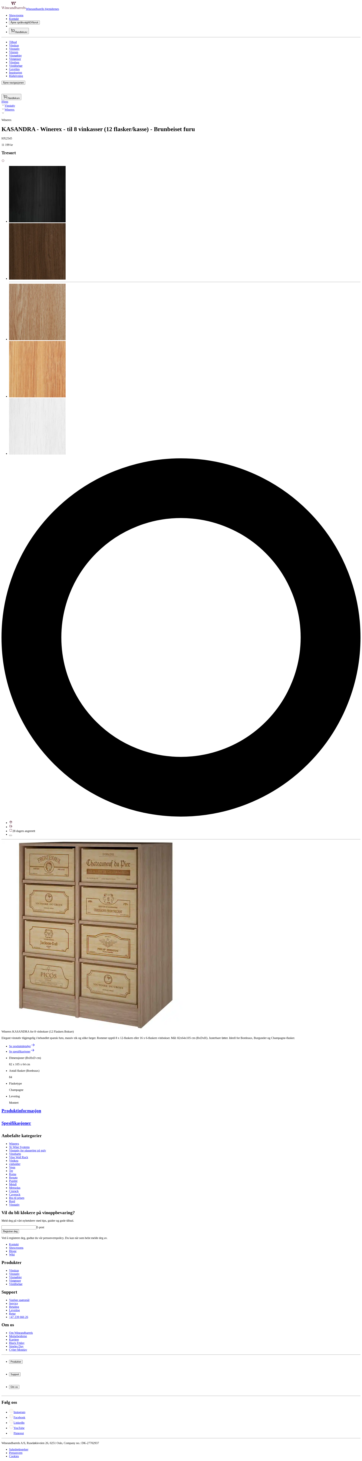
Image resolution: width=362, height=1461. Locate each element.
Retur (12, 1313)
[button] (96, 935)
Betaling (14, 1306)
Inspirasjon (15, 72)
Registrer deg (10, 1231)
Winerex (10, 109)
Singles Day (16, 1346)
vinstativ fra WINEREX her (57, 1189)
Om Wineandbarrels (21, 1332)
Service (13, 1303)
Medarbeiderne (18, 1336)
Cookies (14, 1456)
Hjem (5, 101)
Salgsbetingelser (18, 1449)
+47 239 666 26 (18, 1317)
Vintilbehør (15, 65)
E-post (40, 1227)
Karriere (14, 1339)
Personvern (15, 1452)
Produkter (16, 1361)
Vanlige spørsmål (19, 1300)
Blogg (12, 1251)
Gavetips (14, 69)
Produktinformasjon (21, 1110)
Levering (14, 1310)
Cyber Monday (18, 1349)
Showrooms (16, 15)
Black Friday (17, 1343)
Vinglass (14, 62)
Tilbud (13, 42)
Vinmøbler (15, 55)
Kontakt (14, 18)
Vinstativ (14, 48)
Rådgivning (16, 76)
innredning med (31, 1189)
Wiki (12, 1254)
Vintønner (15, 59)
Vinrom (13, 52)
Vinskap (14, 45)
